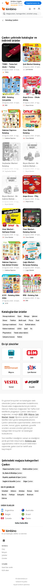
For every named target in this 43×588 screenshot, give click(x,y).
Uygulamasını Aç (32, 3)
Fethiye (12, 495)
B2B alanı (5, 570)
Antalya (21, 491)
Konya (29, 491)
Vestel (11, 417)
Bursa (4, 495)
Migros (31, 414)
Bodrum (30, 495)
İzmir (37, 491)
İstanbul (5, 491)
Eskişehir (20, 495)
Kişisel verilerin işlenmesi (22, 585)
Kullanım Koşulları (21, 582)
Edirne (4, 498)
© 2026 (21, 579)
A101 (21, 414)
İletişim (4, 552)
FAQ (3, 549)
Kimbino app (30, 441)
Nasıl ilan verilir (7, 567)
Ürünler (4, 558)
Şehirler (4, 555)
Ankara (13, 491)
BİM (25, 414)
